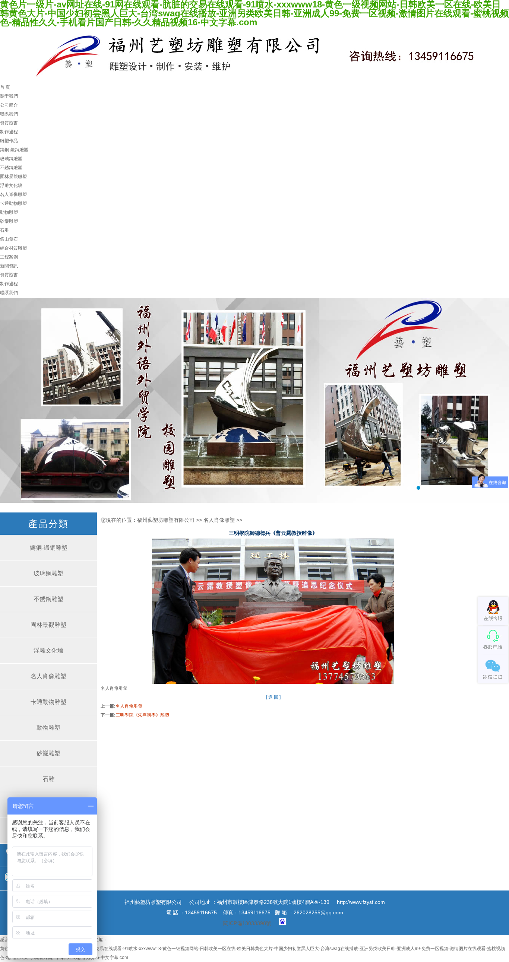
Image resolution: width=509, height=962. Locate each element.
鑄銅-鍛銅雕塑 (14, 149)
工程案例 (9, 257)
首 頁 (5, 87)
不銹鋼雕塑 (11, 167)
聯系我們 (9, 114)
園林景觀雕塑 (13, 176)
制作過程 (9, 131)
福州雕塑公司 (254, 400)
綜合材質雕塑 (13, 248)
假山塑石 (9, 239)
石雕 (4, 230)
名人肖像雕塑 (13, 194)
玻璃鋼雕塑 (11, 158)
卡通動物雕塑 (13, 203)
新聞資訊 (9, 266)
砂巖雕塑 (9, 221)
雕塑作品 (9, 140)
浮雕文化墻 (11, 185)
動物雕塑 (9, 212)
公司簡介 (9, 105)
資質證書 (9, 123)
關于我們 (9, 96)
